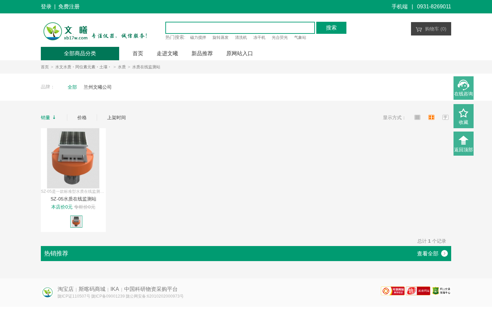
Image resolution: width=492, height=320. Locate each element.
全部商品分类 (80, 53)
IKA (114, 289)
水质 (122, 67)
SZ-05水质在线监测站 (73, 199)
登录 (46, 6)
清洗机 (241, 37)
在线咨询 (463, 93)
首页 (45, 67)
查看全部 (431, 253)
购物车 (431, 28)
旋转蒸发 (221, 37)
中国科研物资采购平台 (151, 289)
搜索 (331, 27)
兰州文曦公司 (98, 87)
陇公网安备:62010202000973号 (155, 296)
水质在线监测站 (146, 67)
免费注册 (69, 6)
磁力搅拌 (198, 37)
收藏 (463, 122)
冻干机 (259, 37)
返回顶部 (463, 149)
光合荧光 (280, 37)
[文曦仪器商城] (95, 32)
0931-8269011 (434, 6)
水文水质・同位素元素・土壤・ (83, 67)
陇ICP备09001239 (108, 296)
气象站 (300, 37)
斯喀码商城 (92, 289)
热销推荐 (56, 253)
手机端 (400, 6)
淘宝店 (66, 289)
